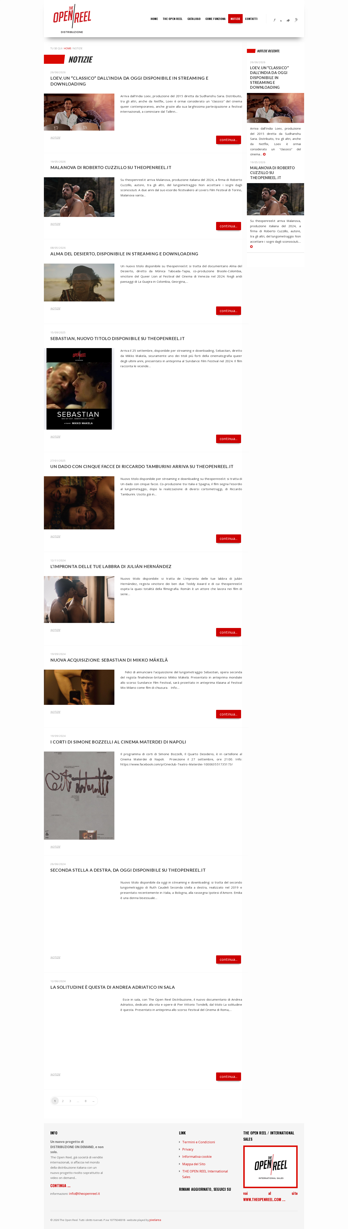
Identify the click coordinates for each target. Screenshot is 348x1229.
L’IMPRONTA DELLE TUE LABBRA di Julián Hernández (111, 566)
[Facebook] (272, 18)
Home (154, 18)
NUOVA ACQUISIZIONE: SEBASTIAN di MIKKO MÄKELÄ (109, 659)
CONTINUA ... (60, 1185)
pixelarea (155, 1220)
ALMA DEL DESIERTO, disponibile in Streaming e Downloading (124, 253)
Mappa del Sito (193, 1164)
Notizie (235, 18)
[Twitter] (279, 18)
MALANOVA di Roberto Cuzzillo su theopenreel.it (110, 167)
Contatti (251, 18)
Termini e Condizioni (198, 1142)
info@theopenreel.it (84, 1193)
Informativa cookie (197, 1156)
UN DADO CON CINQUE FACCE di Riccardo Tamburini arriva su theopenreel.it (142, 466)
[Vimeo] (287, 18)
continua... (228, 139)
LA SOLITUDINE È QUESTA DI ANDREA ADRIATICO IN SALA (112, 987)
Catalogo (194, 18)
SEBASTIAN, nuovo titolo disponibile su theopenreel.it (117, 338)
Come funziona (215, 18)
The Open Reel (173, 18)
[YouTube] (294, 18)
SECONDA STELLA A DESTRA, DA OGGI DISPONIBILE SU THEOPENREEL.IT (128, 869)
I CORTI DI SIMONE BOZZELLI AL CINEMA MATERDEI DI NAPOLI (118, 741)
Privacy (187, 1149)
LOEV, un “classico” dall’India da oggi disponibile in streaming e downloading (269, 78)
